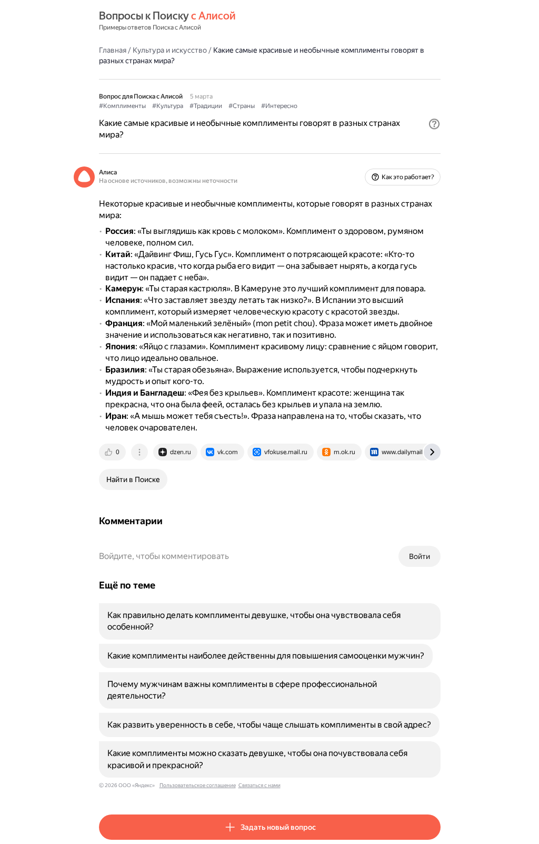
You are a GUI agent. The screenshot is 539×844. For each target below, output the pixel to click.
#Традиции (205, 106)
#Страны (241, 106)
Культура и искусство (170, 50)
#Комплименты (122, 106)
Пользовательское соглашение (197, 785)
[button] (434, 123)
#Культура (167, 106)
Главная (112, 50)
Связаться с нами (259, 785)
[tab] (113, 452)
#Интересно (279, 106)
